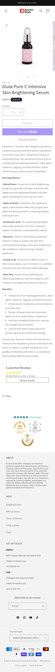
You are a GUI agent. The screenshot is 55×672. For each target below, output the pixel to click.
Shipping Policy (13, 504)
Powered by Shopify (29, 661)
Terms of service (36, 665)
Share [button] (8, 396)
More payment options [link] (27, 139)
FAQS (8, 532)
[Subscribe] (42, 606)
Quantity (6, 106)
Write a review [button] (27, 380)
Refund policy (13, 511)
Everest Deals (15, 661)
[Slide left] (20, 76)
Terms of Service (14, 518)
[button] (6, 11)
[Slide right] (34, 76)
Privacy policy (12, 525)
